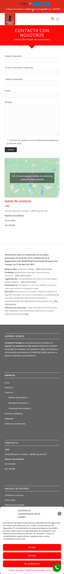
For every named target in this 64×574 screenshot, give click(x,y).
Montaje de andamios (18, 403)
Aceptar (32, 547)
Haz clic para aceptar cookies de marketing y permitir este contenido (32, 178)
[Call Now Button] (57, 568)
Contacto (9, 418)
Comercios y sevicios (14, 495)
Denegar (32, 555)
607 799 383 (10, 225)
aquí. (26, 314)
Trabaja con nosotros (15, 9)
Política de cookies (17, 570)
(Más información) (23, 275)
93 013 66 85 (10, 220)
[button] (59, 513)
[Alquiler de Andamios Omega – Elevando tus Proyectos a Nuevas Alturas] (26, 19)
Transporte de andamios (19, 408)
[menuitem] (51, 19)
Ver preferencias (32, 563)
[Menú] (57, 19)
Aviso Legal (50, 570)
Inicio (7, 382)
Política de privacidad (35, 570)
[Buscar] (51, 19)
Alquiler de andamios (18, 397)
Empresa (9, 387)
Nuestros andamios (14, 413)
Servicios (9, 392)
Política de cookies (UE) (15, 423)
